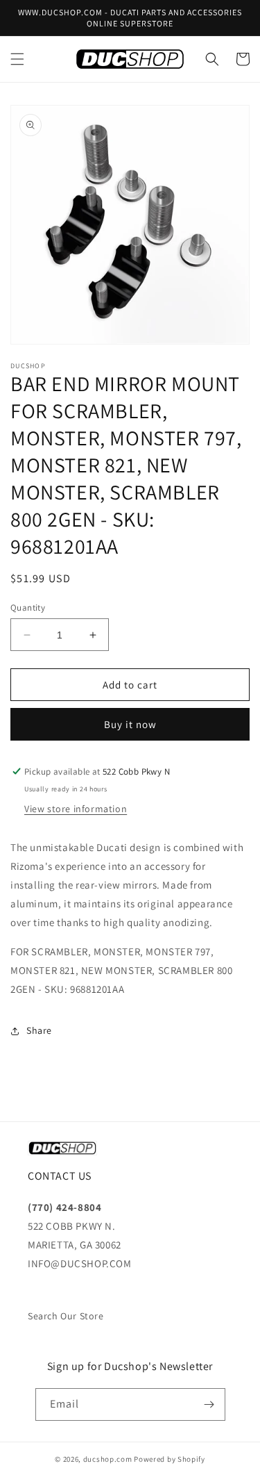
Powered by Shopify (169, 1459)
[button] (17, 59)
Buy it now (130, 724)
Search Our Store (66, 1316)
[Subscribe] (209, 1404)
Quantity (27, 607)
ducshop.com (107, 1459)
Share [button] (39, 1030)
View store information (75, 808)
